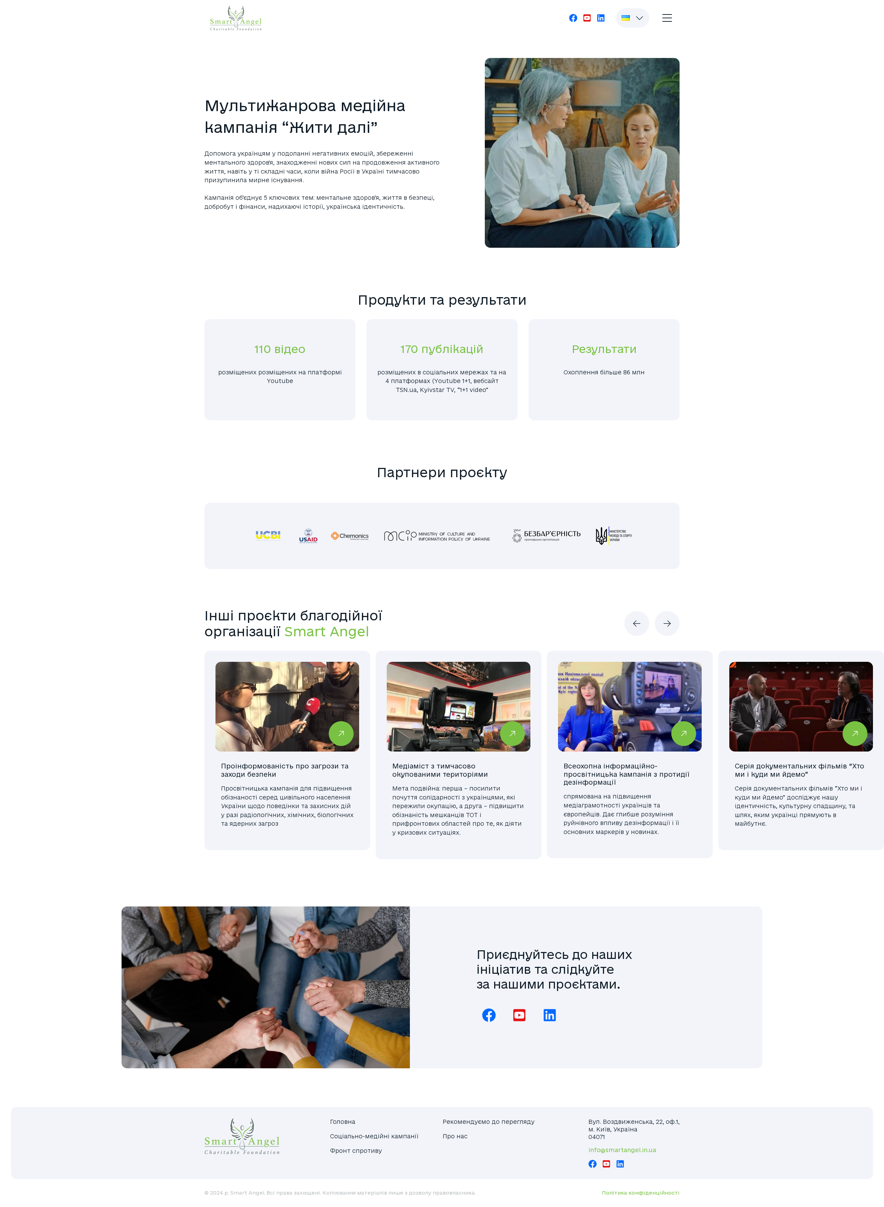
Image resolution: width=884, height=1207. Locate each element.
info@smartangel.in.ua (622, 1150)
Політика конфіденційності (641, 1193)
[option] (287, 755)
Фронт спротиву (356, 1150)
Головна (342, 1121)
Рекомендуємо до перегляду (489, 1121)
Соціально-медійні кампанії (374, 1136)
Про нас (455, 1136)
